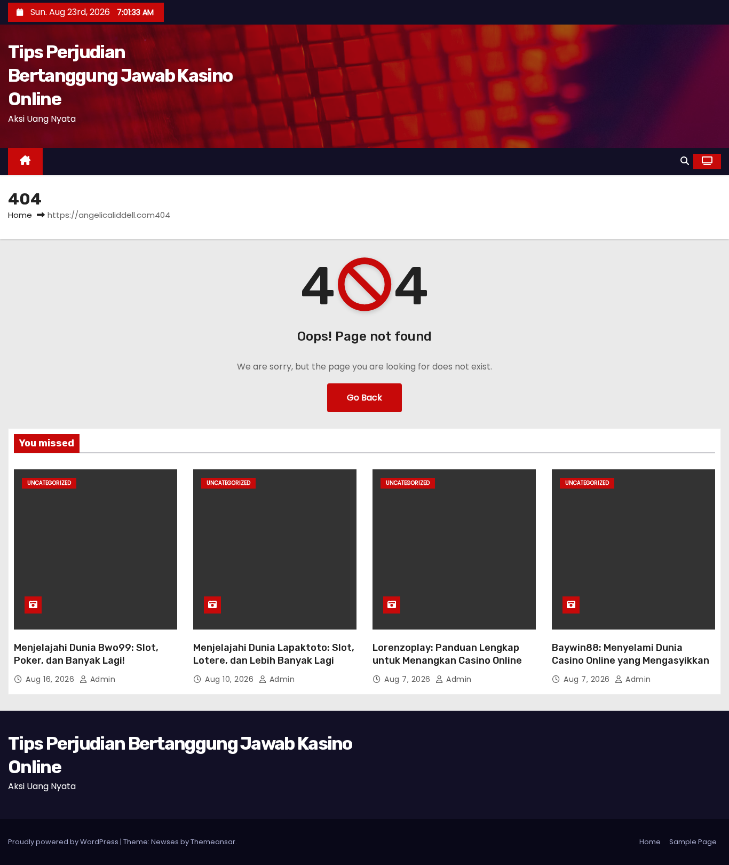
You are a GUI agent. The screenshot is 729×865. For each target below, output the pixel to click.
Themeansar (213, 842)
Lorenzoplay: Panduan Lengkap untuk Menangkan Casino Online (447, 654)
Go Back (364, 397)
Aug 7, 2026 (408, 679)
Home (20, 215)
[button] (684, 161)
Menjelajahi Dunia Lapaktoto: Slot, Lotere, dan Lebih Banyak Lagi (273, 654)
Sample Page (693, 842)
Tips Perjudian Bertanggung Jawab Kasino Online (120, 75)
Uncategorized (49, 483)
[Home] (25, 161)
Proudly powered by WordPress (64, 842)
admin (101, 679)
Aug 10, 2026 (230, 679)
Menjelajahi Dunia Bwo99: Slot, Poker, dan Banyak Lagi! (86, 654)
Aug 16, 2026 (51, 679)
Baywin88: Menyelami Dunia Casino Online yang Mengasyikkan (630, 654)
